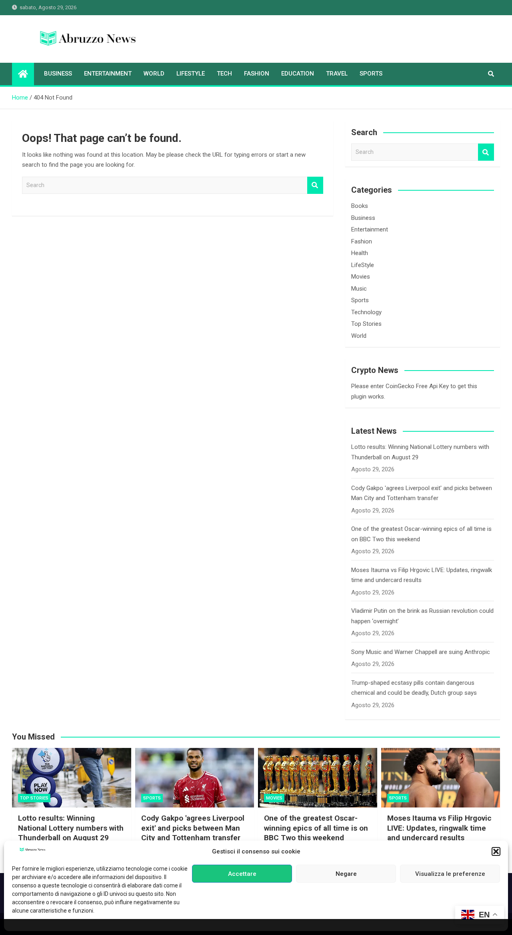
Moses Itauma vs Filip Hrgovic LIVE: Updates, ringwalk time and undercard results (439, 827)
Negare (346, 873)
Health (359, 253)
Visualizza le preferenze (450, 873)
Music (359, 288)
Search (315, 185)
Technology (366, 312)
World (154, 73)
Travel (337, 73)
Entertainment (108, 73)
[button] (496, 851)
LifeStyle (190, 73)
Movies (360, 276)
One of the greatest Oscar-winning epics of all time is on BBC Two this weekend (316, 827)
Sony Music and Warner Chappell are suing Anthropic (420, 652)
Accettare (242, 873)
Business (58, 73)
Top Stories (366, 323)
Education (297, 73)
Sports (371, 73)
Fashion (256, 73)
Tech (224, 73)
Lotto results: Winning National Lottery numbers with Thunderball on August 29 (71, 827)
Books (359, 205)
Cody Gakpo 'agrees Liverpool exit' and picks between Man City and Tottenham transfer (192, 827)
